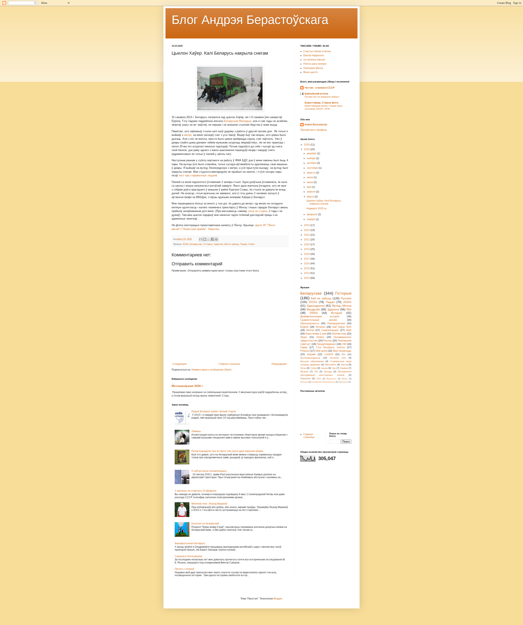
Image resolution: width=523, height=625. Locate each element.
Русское (346, 298)
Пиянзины (305, 378)
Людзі (303, 337)
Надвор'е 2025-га (316, 208)
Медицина (331, 378)
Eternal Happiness (313, 55)
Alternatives (330, 364)
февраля (312, 214)
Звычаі (344, 364)
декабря (312, 153)
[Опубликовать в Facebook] (212, 239)
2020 (307, 244)
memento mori (338, 358)
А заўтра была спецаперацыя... (209, 471)
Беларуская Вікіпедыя (237, 121)
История (336, 312)
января (311, 219)
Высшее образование (312, 361)
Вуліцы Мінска (341, 305)
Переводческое (336, 323)
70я (316, 371)
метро (187, 134)
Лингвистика (339, 333)
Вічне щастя (310, 72)
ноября (311, 158)
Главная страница (229, 364)
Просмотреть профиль (313, 129)
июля (310, 177)
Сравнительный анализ (318, 320)
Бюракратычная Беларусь (190, 543)
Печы (303, 368)
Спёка (251, 244)
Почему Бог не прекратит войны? (322, 97)
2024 (307, 225)
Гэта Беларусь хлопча (330, 347)
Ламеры (196, 431)
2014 (307, 273)
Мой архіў (321, 350)
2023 (307, 230)
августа (311, 172)
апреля (311, 191)
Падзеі (243, 244)
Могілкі (310, 330)
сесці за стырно (257, 211)
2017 (307, 258)
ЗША (348, 330)
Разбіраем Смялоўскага (323, 382)
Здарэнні (218, 244)
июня (310, 182)
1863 (318, 378)
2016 (307, 263)
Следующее (180, 364)
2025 (307, 149)
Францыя (343, 382)
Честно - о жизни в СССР (319, 87)
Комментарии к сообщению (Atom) (211, 369)
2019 (307, 249)
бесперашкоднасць (310, 358)
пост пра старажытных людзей (198, 175)
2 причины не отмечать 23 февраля (195, 490)
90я (348, 309)
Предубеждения (326, 344)
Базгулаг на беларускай (205, 523)
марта (311, 196)
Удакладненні (316, 305)
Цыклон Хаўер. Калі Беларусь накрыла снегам (323, 202)
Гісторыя (207, 244)
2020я (347, 302)
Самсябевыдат (330, 330)
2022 (307, 234)
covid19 (328, 354)
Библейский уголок (316, 93)
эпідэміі (311, 354)
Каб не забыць (231, 244)
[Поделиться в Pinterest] (216, 239)
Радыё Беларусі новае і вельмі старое (213, 411)
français (304, 382)
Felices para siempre (315, 63)
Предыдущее (279, 364)
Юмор (345, 378)
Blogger (278, 598)
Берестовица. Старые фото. (322, 102)
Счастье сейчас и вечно (317, 51)
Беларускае (196, 244)
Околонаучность (309, 323)
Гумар (303, 347)
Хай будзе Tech (341, 326)
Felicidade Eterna (313, 68)
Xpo (334, 368)
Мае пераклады (342, 350)
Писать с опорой (184, 569)
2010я (185, 244)
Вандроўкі (313, 309)
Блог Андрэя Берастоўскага (250, 20)
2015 (307, 268)
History (320, 337)
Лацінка (344, 368)
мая (309, 187)
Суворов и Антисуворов (188, 556)
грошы (324, 368)
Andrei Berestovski (315, 124)
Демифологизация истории (319, 316)
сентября (312, 168)
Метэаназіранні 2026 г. (187, 385)
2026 (307, 144)
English (304, 326)
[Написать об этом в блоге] (205, 239)
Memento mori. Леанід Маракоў (209, 503)
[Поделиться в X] (209, 239)
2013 (307, 278)
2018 (307, 254)
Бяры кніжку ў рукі (315, 333)
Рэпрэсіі (305, 350)
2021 (307, 239)
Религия (320, 326)
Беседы (328, 371)
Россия (327, 340)
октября (312, 163)
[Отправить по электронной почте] (201, 239)
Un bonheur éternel (314, 59)
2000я (314, 312)
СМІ (344, 344)
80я (343, 354)
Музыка (304, 371)
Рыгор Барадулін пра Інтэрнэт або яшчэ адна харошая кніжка (227, 451)
